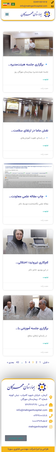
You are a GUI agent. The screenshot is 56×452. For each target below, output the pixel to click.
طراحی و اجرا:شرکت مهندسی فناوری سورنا (28, 449)
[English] (9, 4)
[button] (6, 14)
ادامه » (45, 79)
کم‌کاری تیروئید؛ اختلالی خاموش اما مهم (33, 264)
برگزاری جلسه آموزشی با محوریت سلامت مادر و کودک (29, 330)
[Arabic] (13, 4)
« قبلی (46, 362)
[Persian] (5, 4)
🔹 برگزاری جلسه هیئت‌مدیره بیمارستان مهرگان (29, 66)
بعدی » (10, 362)
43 (17, 362)
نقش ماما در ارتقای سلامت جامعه (30, 132)
